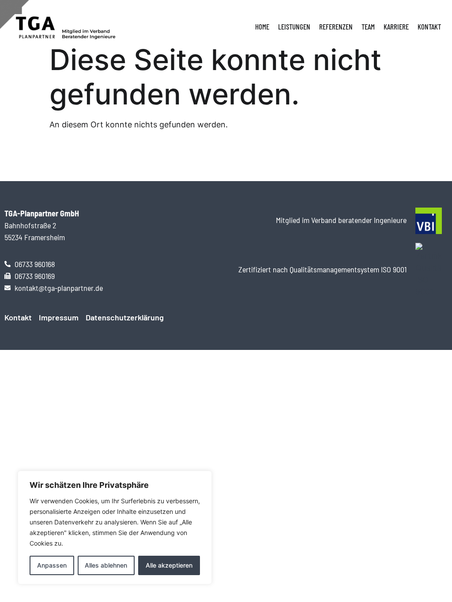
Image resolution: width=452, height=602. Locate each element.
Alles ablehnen (106, 565)
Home (262, 26)
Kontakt (429, 26)
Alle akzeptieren (169, 565)
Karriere (396, 26)
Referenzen (336, 26)
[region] (115, 527)
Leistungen (294, 26)
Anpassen (52, 565)
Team (368, 26)
